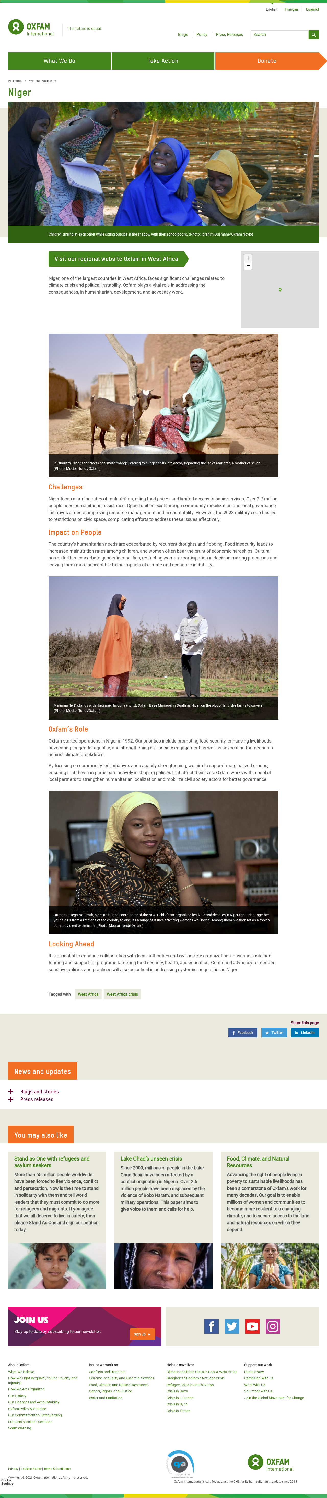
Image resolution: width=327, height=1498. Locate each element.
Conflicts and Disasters (107, 1372)
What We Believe (21, 1372)
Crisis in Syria (177, 1404)
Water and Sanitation (105, 1398)
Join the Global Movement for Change (274, 1398)
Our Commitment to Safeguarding (35, 1415)
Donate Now (254, 1372)
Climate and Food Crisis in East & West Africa (202, 1372)
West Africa (88, 994)
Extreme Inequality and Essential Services (121, 1378)
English (271, 9)
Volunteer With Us (258, 1391)
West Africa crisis (122, 994)
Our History (17, 1396)
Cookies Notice (31, 1469)
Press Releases (229, 34)
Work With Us (254, 1385)
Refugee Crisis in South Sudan (190, 1385)
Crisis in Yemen (178, 1411)
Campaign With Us (258, 1378)
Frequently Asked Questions (30, 1422)
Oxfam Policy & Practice (27, 1409)
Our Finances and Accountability (34, 1402)
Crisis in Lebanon (180, 1398)
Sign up (140, 1334)
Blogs (183, 34)
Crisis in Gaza (177, 1391)
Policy (201, 34)
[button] (280, 290)
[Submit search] (314, 34)
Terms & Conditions (57, 1469)
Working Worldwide (42, 81)
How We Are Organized (26, 1389)
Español (312, 9)
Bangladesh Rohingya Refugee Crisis (196, 1378)
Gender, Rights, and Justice (110, 1391)
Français (292, 9)
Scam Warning (19, 1428)
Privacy (13, 1469)
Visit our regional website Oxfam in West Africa (116, 259)
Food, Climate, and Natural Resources (118, 1385)
